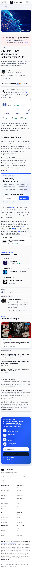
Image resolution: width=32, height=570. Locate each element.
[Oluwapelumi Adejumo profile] (3, 301)
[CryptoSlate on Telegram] (16, 476)
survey (11, 207)
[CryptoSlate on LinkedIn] (21, 476)
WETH (24, 92)
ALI (19, 231)
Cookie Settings (12, 566)
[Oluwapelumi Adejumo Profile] (3, 72)
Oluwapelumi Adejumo (15, 70)
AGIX (13, 229)
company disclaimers (7, 409)
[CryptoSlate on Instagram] (25, 476)
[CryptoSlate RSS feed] (3, 481)
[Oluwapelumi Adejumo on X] (8, 310)
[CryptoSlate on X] (3, 476)
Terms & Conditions (24, 564)
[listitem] (5, 292)
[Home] (2, 7)
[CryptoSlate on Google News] (7, 476)
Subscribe (16, 454)
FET (24, 226)
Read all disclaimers (6, 559)
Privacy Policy (12, 542)
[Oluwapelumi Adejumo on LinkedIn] (9, 310)
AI (4, 47)
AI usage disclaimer (10, 386)
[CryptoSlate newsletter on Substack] (12, 476)
